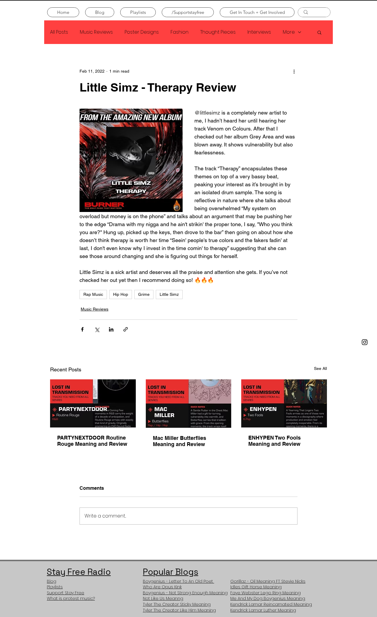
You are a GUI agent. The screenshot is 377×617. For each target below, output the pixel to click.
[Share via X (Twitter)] (97, 329)
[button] (319, 32)
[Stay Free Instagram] (364, 342)
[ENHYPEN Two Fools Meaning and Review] (284, 403)
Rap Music (93, 294)
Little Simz (169, 294)
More (289, 32)
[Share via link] (125, 329)
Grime (144, 294)
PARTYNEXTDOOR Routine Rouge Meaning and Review (92, 441)
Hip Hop (120, 294)
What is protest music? (71, 598)
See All (320, 368)
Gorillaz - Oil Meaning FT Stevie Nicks (267, 581)
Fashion (179, 32)
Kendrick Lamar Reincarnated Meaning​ (271, 604)
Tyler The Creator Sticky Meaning (177, 604)
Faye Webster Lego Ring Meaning (265, 593)
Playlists (55, 587)
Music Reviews (96, 32)
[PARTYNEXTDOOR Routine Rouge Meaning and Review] (93, 403)
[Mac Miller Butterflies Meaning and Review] (189, 403)
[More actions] (293, 71)
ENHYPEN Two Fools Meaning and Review (274, 441)
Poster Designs (142, 32)
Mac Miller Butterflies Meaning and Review (179, 441)
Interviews (259, 32)
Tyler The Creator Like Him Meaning (179, 610)
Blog (51, 581)
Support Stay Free (65, 593)
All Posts (59, 32)
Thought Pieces (218, 32)
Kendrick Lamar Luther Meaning (263, 610)
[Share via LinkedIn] (111, 329)
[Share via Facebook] (82, 329)
